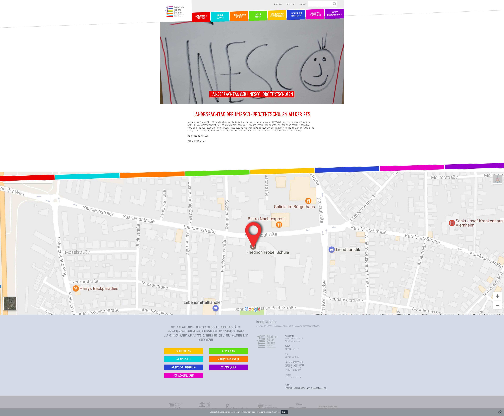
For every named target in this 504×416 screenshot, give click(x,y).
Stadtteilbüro (228, 367)
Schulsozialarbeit (183, 375)
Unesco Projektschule (334, 13)
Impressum (278, 4)
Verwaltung (228, 351)
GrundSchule (220, 16)
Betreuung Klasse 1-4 (296, 14)
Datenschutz (290, 4)
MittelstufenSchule (239, 16)
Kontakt (303, 4)
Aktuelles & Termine (201, 17)
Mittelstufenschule (228, 359)
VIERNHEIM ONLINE (196, 141)
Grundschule (184, 359)
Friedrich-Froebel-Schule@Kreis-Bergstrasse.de (305, 388)
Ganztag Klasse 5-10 (315, 14)
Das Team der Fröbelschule (277, 15)
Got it (284, 412)
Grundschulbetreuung (184, 367)
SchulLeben (258, 15)
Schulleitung (183, 351)
